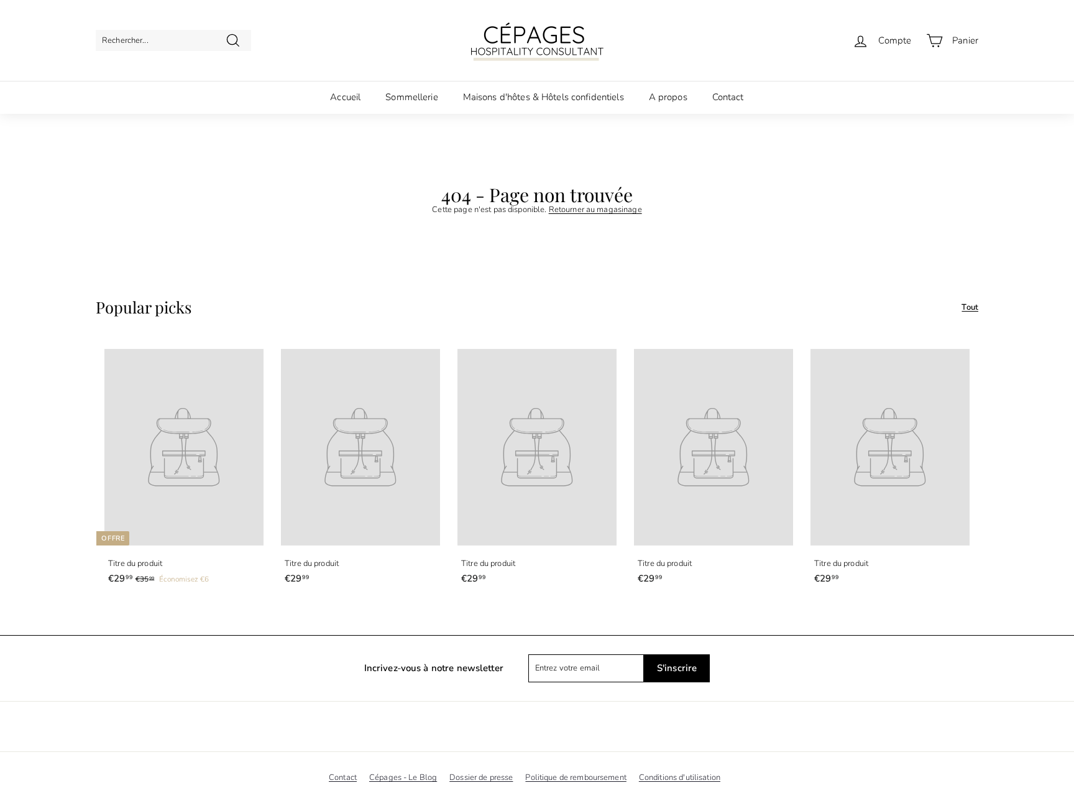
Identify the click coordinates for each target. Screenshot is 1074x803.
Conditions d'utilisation (679, 777)
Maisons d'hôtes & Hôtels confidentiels (543, 97)
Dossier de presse (481, 777)
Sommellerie (411, 97)
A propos (668, 97)
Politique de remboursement (575, 777)
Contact (728, 97)
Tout (970, 307)
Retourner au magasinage (595, 209)
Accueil (345, 97)
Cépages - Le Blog (403, 777)
